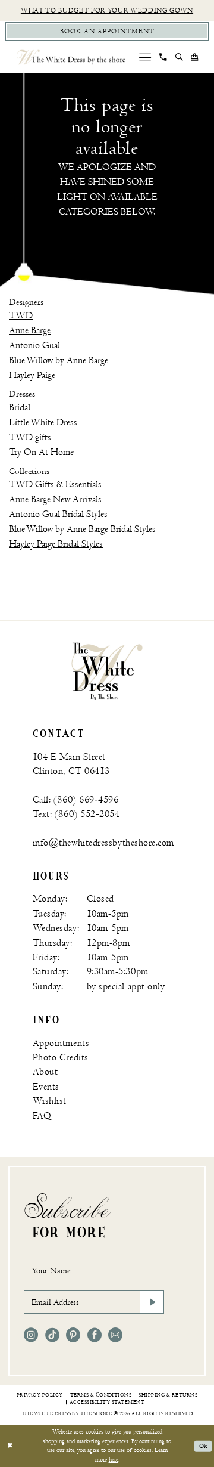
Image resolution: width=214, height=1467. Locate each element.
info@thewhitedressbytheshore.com (103, 843)
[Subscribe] (151, 1301)
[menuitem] (145, 57)
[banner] (107, 670)
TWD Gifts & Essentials (55, 484)
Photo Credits (61, 1057)
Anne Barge (30, 330)
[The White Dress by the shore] (71, 56)
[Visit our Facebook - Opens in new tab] (94, 1335)
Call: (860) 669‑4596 (76, 800)
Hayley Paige (32, 375)
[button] (145, 57)
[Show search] (179, 57)
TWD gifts (30, 437)
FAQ (42, 1116)
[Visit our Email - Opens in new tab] (115, 1335)
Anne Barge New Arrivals (55, 499)
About (45, 1072)
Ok (203, 1446)
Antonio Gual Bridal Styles (58, 514)
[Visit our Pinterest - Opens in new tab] (73, 1335)
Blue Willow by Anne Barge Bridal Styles (82, 529)
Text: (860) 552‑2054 (76, 814)
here (113, 1459)
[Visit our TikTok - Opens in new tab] (52, 1335)
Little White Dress (43, 422)
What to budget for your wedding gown (107, 10)
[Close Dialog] (9, 1446)
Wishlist (50, 1101)
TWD (21, 315)
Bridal (19, 407)
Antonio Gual (34, 345)
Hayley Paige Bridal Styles (56, 544)
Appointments (61, 1043)
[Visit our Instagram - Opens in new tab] (31, 1335)
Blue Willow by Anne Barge (58, 360)
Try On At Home (41, 452)
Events (46, 1086)
